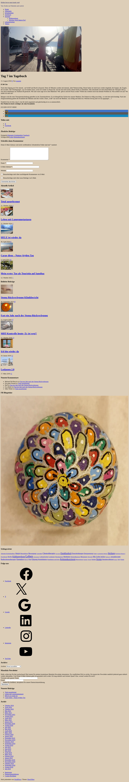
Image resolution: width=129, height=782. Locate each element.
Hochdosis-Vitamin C (120, 553)
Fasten (95, 553)
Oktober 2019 (9, 742)
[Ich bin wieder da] (7, 347)
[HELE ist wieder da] (7, 233)
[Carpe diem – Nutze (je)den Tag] (7, 251)
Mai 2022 (8, 711)
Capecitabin (39, 553)
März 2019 (8, 754)
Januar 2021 (9, 722)
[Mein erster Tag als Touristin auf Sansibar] (7, 269)
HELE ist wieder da (11, 237)
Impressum (8, 772)
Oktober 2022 (9, 709)
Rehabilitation (42, 559)
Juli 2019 (8, 747)
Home (7, 9)
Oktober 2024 (9, 705)
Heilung (111, 553)
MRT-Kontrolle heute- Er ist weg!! (19, 333)
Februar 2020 (9, 734)
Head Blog (30, 779)
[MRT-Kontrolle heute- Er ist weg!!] (7, 329)
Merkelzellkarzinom (75, 557)
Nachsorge (108, 556)
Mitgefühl (90, 556)
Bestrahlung (24, 553)
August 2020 (9, 725)
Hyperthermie (4, 557)
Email (3, 680)
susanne (18, 81)
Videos (7, 24)
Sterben (94, 559)
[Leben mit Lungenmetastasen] (7, 215)
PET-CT (26, 559)
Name (3, 163)
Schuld (89, 559)
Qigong (35, 559)
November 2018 (10, 762)
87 (15, 302)
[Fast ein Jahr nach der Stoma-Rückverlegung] (7, 311)
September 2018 (10, 765)
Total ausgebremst (10, 201)
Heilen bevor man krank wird (10, 2)
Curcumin (57, 553)
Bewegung (32, 553)
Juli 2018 (8, 769)
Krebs (10, 557)
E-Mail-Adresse (6, 167)
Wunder (122, 559)
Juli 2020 (8, 727)
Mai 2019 (8, 751)
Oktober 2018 (9, 763)
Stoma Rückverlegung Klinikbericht (19, 297)
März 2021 (8, 720)
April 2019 (8, 753)
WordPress (17, 779)
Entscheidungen (77, 553)
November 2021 (10, 714)
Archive (3, 666)
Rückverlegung (79, 559)
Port (30, 559)
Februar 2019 (9, 756)
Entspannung (88, 553)
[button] (6, 111)
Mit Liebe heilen (99, 557)
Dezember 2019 (10, 738)
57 (12, 320)
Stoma (99, 559)
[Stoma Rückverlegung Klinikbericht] (7, 293)
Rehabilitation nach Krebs (53, 559)
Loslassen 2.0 (7, 369)
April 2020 (8, 731)
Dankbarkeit (65, 553)
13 (13, 338)
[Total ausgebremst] (7, 197)
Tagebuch (8, 15)
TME (119, 559)
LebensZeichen (10, 22)
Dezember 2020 (10, 724)
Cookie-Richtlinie (10, 776)
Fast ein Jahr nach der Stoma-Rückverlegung (24, 315)
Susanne (7, 16)
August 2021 (9, 716)
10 (10, 260)
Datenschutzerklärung (12, 774)
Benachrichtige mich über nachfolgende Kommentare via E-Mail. (24, 174)
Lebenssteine (36, 556)
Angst (17, 553)
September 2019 (10, 743)
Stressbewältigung (108, 559)
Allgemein (8, 11)
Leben (11, 137)
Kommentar (5, 159)
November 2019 (10, 740)
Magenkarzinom (59, 557)
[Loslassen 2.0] (7, 365)
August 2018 (9, 767)
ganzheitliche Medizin (102, 553)
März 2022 (8, 713)
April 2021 (8, 718)
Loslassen (52, 557)
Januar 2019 (9, 758)
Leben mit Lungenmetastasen (16, 219)
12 (12, 356)
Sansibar (85, 559)
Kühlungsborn (13, 18)
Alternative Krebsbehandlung (8, 553)
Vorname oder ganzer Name (10, 678)
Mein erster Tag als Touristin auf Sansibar (23, 273)
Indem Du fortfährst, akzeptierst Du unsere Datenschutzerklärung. (24, 682)
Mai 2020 (8, 729)
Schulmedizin (9, 13)
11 (11, 374)
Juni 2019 (8, 749)
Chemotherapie (49, 553)
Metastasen (84, 557)
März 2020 (8, 733)
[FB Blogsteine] (64, 545)
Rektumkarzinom (19, 137)
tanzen (115, 559)
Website (3, 170)
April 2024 (8, 707)
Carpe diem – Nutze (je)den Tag (17, 255)
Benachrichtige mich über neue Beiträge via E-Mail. (19, 178)
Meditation (66, 557)
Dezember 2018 (10, 760)
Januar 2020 (9, 736)
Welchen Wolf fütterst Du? (17, 20)
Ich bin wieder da (10, 351)
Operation (20, 559)
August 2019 (9, 745)
